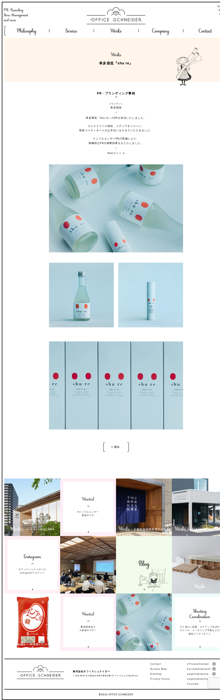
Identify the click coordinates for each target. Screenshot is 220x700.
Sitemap (156, 674)
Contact (155, 664)
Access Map (158, 669)
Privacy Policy (160, 679)
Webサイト (114, 153)
